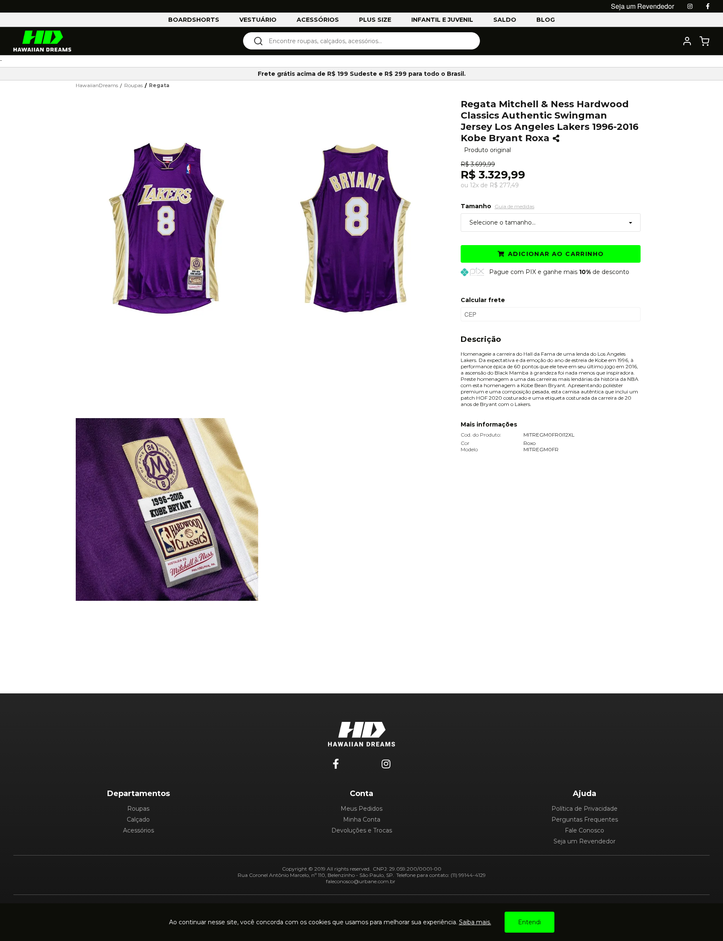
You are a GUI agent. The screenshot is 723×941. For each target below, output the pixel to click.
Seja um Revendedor (584, 841)
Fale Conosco (584, 830)
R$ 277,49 (504, 185)
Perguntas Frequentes (584, 819)
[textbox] (367, 41)
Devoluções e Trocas (361, 830)
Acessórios (138, 830)
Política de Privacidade (584, 808)
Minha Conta (361, 819)
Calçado (138, 819)
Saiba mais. (475, 922)
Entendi (529, 922)
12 (474, 185)
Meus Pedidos (361, 808)
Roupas (138, 808)
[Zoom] (170, 228)
